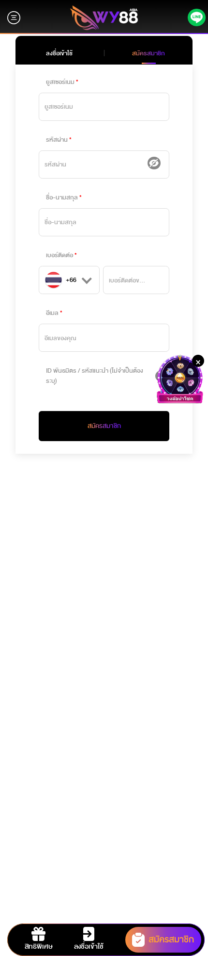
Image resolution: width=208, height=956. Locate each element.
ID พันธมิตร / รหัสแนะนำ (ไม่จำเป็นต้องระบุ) (94, 376)
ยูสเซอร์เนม (60, 82)
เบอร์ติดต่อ (59, 255)
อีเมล (52, 313)
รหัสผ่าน (57, 140)
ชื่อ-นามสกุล (62, 197)
